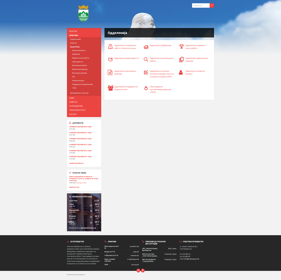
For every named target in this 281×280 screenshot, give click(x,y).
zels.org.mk (135, 265)
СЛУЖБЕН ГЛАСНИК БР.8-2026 (80, 127)
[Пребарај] (212, 5)
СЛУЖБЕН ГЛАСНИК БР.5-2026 (80, 145)
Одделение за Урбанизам (160, 45)
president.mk (134, 246)
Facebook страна (170, 254)
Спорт (85, 183)
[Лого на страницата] (83, 23)
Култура (79, 183)
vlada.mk (136, 252)
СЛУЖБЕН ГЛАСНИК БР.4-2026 (80, 151)
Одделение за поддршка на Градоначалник (126, 88)
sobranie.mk (135, 255)
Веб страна (172, 248)
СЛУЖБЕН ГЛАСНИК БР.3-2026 (80, 156)
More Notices (74, 187)
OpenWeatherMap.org (88, 228)
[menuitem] (84, 31)
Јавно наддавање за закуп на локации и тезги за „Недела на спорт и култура (84, 178)
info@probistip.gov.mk (191, 259)
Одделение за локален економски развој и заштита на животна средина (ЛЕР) (162, 74)
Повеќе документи (76, 163)
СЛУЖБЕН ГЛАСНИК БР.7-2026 (80, 133)
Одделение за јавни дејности (126, 58)
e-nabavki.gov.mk (133, 259)
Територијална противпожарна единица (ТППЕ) (160, 89)
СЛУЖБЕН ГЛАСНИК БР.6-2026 (80, 139)
